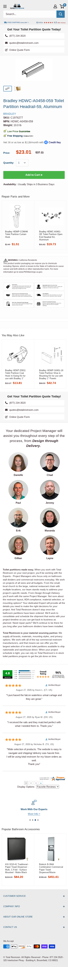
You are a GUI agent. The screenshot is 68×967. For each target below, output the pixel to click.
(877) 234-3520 (17, 35)
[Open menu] (5, 6)
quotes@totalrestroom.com (24, 42)
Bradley (9, 113)
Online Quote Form (19, 50)
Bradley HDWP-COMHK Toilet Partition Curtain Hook (16, 234)
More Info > (34, 813)
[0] (62, 6)
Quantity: (8, 162)
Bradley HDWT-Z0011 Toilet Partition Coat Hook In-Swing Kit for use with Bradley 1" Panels (15, 374)
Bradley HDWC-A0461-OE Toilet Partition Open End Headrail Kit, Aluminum (50, 235)
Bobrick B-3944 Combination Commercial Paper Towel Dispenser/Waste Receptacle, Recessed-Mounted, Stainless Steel (51, 868)
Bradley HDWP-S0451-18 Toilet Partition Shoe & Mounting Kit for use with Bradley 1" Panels (51, 374)
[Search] (60, 14)
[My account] (55, 6)
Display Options (25, 786)
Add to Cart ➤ (34, 174)
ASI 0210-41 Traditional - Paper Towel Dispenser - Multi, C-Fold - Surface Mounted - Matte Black (17, 868)
